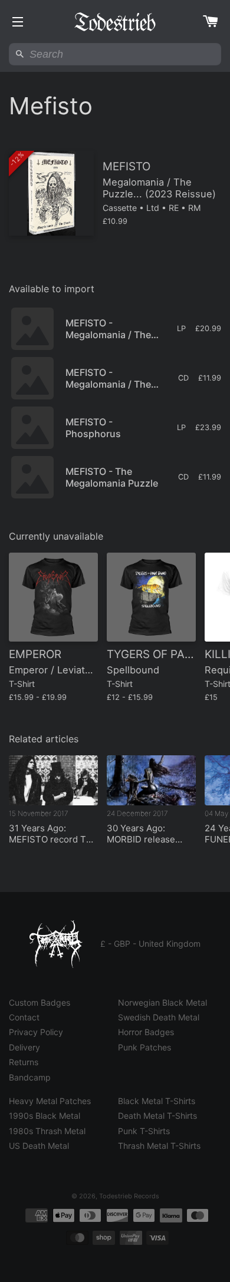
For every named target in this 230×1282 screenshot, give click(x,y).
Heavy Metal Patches (50, 1101)
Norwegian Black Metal (162, 1002)
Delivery (24, 1047)
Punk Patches (144, 1047)
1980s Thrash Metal (47, 1131)
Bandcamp (30, 1077)
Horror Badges (146, 1032)
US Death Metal (39, 1146)
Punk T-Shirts (144, 1131)
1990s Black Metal (44, 1116)
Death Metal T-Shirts (157, 1116)
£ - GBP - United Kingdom (150, 944)
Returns (23, 1062)
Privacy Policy (36, 1032)
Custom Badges (39, 1002)
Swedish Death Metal (158, 1017)
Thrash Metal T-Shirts (159, 1146)
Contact (24, 1017)
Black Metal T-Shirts (156, 1101)
